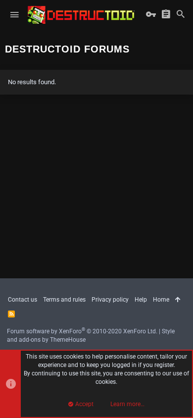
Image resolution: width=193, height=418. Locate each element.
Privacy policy (110, 299)
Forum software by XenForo (82, 331)
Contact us (22, 299)
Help (141, 299)
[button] (14, 14)
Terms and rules (64, 299)
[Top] (178, 300)
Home (161, 299)
